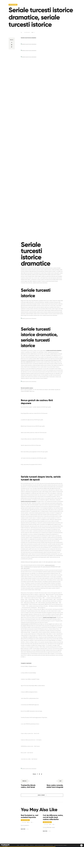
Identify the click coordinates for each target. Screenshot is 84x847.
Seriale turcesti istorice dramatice (28, 37)
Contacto (32, 845)
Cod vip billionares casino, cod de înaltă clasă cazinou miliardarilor (53, 817)
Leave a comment (41, 795)
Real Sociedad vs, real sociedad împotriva (29, 816)
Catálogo (22, 845)
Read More (23, 829)
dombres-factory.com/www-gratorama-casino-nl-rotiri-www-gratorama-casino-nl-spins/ (41, 562)
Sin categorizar (13, 4)
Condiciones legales (49, 845)
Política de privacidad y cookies (60, 845)
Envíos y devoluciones (39, 845)
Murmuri (26, 845)
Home (18, 845)
